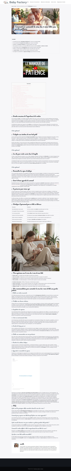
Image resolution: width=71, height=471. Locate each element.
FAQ (13, 107)
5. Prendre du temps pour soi (19, 103)
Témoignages (30, 6)
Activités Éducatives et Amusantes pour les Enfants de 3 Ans (23, 169)
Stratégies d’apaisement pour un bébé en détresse (21, 95)
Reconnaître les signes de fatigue (18, 92)
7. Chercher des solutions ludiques (20, 105)
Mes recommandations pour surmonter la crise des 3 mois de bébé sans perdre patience (28, 97)
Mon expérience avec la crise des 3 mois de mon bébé (22, 96)
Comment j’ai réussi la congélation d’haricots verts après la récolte (24, 152)
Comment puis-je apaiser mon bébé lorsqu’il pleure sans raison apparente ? (28, 110)
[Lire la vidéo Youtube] (35, 68)
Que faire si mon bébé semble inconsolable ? (22, 113)
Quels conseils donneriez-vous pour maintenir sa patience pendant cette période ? (29, 111)
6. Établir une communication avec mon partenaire (23, 104)
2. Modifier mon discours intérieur (20, 100)
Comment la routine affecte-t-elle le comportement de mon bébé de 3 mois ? (28, 112)
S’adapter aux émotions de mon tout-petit (20, 87)
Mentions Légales (37, 468)
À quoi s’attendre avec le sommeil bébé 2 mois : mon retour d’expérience (26, 133)
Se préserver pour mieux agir (18, 94)
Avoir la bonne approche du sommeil (19, 93)
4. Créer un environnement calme (20, 102)
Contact (41, 468)
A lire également (17, 86)
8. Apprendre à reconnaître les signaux (21, 106)
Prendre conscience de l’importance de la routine (21, 85)
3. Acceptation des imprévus (19, 101)
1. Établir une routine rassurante (20, 98)
